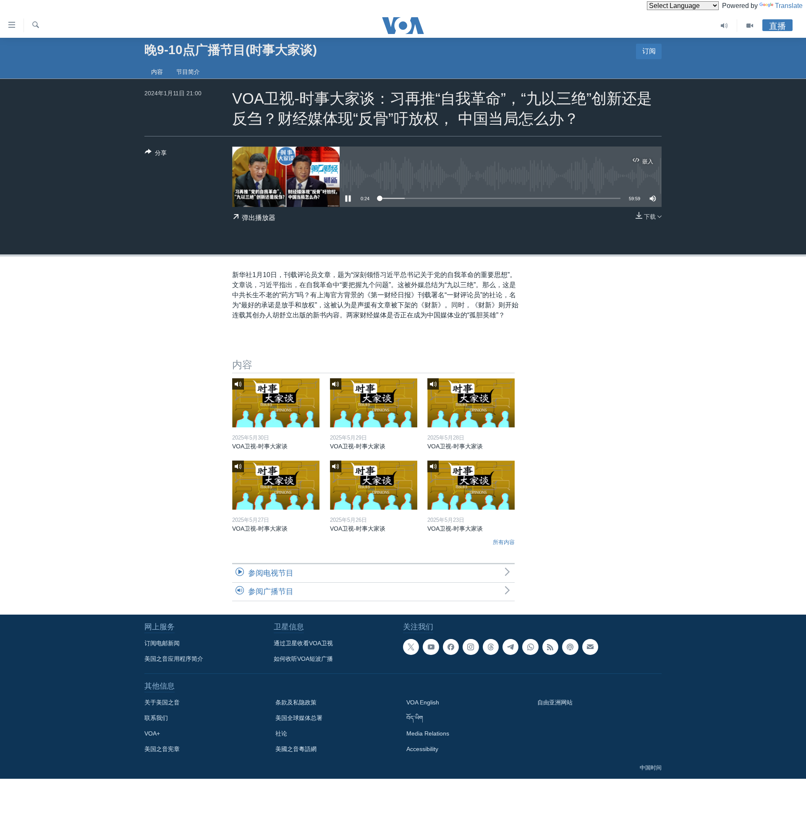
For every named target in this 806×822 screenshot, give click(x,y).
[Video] (749, 25)
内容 (157, 71)
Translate (789, 5)
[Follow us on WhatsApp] (530, 647)
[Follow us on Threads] (491, 647)
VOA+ (152, 733)
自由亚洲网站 (555, 702)
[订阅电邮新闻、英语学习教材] (590, 647)
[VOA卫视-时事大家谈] (275, 402)
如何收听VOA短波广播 (303, 658)
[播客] (570, 647)
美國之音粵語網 (296, 749)
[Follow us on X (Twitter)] (411, 647)
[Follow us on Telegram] (510, 647)
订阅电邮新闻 (162, 643)
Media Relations (427, 733)
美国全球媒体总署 (298, 718)
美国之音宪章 (162, 749)
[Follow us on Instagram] (471, 647)
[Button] (156, 154)
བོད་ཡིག (414, 718)
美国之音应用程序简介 (173, 658)
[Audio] (724, 25)
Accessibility (422, 749)
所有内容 (504, 542)
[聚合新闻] (550, 647)
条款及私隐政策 (296, 702)
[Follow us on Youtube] (431, 647)
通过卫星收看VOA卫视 (303, 643)
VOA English (422, 702)
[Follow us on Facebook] (451, 647)
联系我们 (156, 718)
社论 (281, 733)
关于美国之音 (162, 702)
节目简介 (188, 71)
